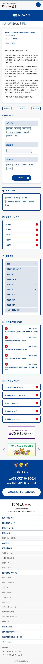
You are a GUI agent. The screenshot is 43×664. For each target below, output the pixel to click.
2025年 (17, 165)
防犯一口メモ (6, 568)
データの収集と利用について (12, 655)
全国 (8, 264)
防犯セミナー (7, 533)
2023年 (31, 165)
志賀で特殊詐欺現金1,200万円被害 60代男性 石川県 (21, 366)
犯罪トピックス (8, 517)
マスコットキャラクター (10, 607)
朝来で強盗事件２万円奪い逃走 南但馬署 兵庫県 (21, 330)
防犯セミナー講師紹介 (9, 538)
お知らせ (5, 543)
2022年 (9, 168)
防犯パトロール (8, 528)
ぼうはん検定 (7, 626)
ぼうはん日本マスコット (14, 387)
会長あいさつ (6, 578)
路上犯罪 (17, 128)
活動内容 (5, 587)
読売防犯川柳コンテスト (11, 631)
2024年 (24, 165)
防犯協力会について (9, 572)
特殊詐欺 (15, 39)
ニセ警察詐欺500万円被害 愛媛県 (21, 348)
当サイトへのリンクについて (12, 651)
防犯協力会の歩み (8, 582)
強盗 (16, 136)
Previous (4, 449)
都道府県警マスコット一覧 (15, 395)
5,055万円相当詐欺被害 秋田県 (21, 339)
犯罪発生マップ (11, 411)
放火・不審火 (26, 128)
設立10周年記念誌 (8, 612)
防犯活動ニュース (8, 523)
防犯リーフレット (11, 403)
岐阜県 (13, 43)
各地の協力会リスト (8, 592)
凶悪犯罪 (9, 136)
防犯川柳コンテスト (12, 419)
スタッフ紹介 (6, 602)
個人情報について (8, 647)
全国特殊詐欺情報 (8, 558)
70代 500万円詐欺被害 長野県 (21, 356)
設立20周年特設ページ (9, 617)
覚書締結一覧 (6, 597)
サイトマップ (7, 642)
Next (38, 449)
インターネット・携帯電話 (14, 132)
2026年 (9, 165)
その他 (26, 132)
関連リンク (5, 621)
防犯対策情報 (7, 548)
